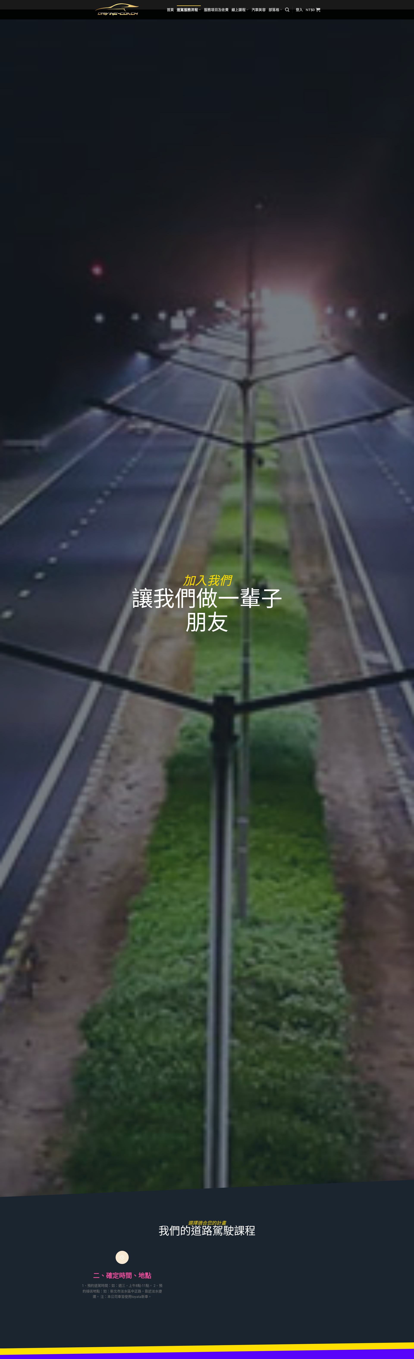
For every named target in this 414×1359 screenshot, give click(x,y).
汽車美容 (259, 10)
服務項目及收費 (216, 10)
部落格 (274, 10)
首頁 (170, 10)
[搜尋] (287, 9)
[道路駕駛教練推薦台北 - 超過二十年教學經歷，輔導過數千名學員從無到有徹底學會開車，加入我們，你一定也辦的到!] (117, 9)
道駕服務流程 (187, 10)
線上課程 (239, 10)
